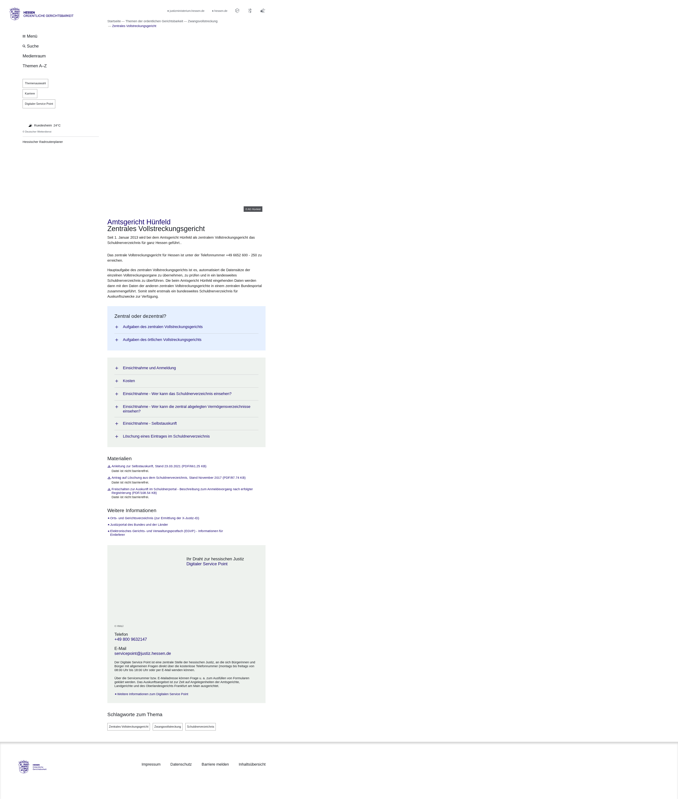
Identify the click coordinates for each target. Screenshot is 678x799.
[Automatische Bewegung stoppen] (24, 125)
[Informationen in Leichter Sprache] (237, 10)
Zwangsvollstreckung (167, 726)
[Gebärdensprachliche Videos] (250, 10)
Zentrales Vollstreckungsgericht (128, 726)
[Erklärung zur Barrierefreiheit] (263, 10)
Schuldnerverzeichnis (200, 726)
